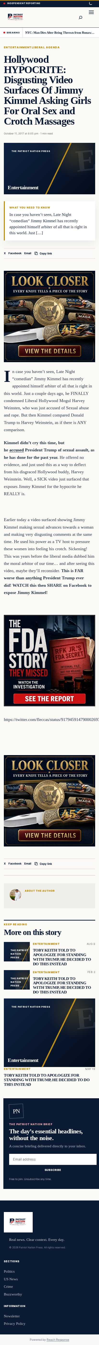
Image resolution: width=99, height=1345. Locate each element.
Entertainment (18, 47)
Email (27, 253)
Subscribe (53, 1170)
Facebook (15, 253)
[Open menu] (91, 17)
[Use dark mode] (90, 3)
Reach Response (58, 1339)
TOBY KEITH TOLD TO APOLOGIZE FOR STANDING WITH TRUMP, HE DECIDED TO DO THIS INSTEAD (62, 957)
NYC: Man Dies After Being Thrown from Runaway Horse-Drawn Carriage (60, 32)
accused (16, 450)
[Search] (80, 17)
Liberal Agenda (46, 47)
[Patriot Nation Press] (16, 17)
